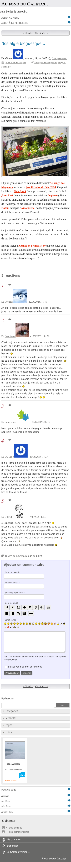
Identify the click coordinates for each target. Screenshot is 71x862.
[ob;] (55, 623)
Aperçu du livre (11, 780)
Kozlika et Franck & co (32, 245)
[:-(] (24, 623)
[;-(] (36, 623)
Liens (9, 732)
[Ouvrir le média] (35, 152)
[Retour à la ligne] (48, 607)
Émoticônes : (11, 620)
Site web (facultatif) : (15, 592)
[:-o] (33, 623)
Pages (9, 725)
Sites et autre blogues (16, 62)
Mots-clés (11, 718)
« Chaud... (28, 33)
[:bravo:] (17, 627)
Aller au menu (10, 17)
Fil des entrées (14, 827)
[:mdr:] (45, 623)
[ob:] (58, 623)
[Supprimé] (24, 607)
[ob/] (61, 623)
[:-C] (27, 623)
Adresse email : (12, 582)
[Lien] (31, 613)
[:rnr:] (11, 627)
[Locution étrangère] (41, 607)
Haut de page (8, 789)
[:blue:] (64, 623)
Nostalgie (6, 66)
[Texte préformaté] (18, 613)
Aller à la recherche (14, 23)
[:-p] (51, 623)
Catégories (12, 711)
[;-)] (8, 623)
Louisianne (10, 336)
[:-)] (5, 623)
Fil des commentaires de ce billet (23, 556)
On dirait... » (41, 33)
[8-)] (30, 623)
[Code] (36, 607)
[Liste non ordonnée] (6, 613)
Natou (5, 208)
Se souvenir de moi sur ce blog (25, 666)
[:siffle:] (42, 623)
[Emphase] (12, 607)
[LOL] (17, 623)
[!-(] (48, 623)
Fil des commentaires (17, 831)
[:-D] (20, 623)
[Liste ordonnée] (12, 613)
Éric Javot (20, 191)
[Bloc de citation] (24, 613)
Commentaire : (12, 603)
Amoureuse (27, 208)
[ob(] (8, 627)
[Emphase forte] (6, 607)
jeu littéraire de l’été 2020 (41, 187)
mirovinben (10, 422)
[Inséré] (18, 607)
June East (7, 195)
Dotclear (61, 858)
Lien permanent (59, 58)
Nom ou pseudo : (13, 572)
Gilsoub (8, 516)
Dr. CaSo (9, 456)
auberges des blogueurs (45, 62)
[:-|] (14, 623)
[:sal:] (14, 627)
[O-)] (39, 623)
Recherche (7, 698)
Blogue (61, 62)
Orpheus (53, 195)
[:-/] (11, 623)
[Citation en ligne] (30, 607)
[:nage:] (5, 627)
